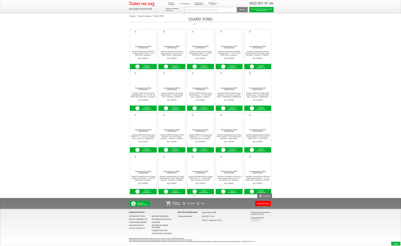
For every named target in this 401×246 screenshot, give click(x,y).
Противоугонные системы (160, 226)
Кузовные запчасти (161, 219)
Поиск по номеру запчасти (172, 9)
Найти (242, 10)
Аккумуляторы (136, 225)
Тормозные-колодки (162, 233)
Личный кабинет (185, 216)
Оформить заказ (263, 204)
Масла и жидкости (138, 219)
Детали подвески (160, 216)
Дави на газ (141, 3)
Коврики (156, 222)
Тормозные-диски (137, 222)
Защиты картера (160, 230)
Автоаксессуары (137, 216)
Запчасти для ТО (137, 228)
